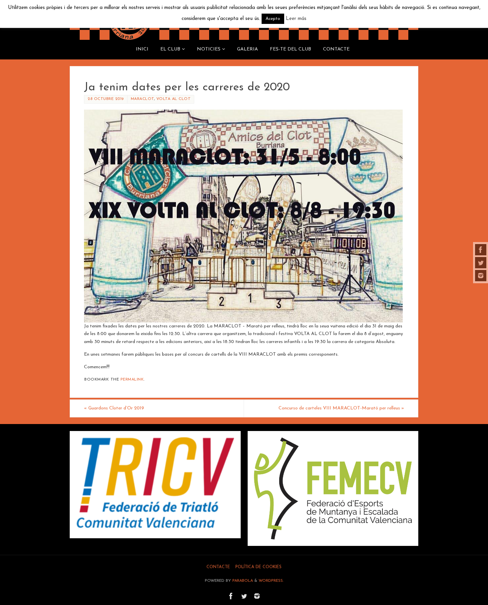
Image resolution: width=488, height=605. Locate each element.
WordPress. (271, 581)
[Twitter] (480, 262)
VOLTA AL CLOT (173, 99)
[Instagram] (480, 275)
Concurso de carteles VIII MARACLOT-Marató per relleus (341, 408)
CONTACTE (218, 567)
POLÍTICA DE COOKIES (258, 567)
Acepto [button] (273, 19)
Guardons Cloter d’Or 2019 (114, 408)
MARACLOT (142, 99)
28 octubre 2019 (106, 99)
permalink (132, 380)
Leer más (296, 18)
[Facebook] (480, 249)
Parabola (242, 581)
